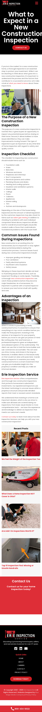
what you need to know (18, 83)
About (21, 662)
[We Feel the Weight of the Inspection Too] (21, 444)
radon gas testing (20, 217)
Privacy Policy (21, 672)
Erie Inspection (29, 690)
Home (21, 658)
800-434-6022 (22, 708)
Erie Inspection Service (10, 378)
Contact (21, 669)
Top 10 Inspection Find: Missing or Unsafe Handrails (18, 567)
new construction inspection (22, 278)
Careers (21, 665)
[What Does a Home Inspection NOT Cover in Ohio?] (21, 478)
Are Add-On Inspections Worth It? (18, 531)
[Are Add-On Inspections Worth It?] (21, 516)
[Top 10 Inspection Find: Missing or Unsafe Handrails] (21, 550)
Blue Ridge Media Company (22, 693)
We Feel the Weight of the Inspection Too (21, 459)
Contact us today (9, 417)
